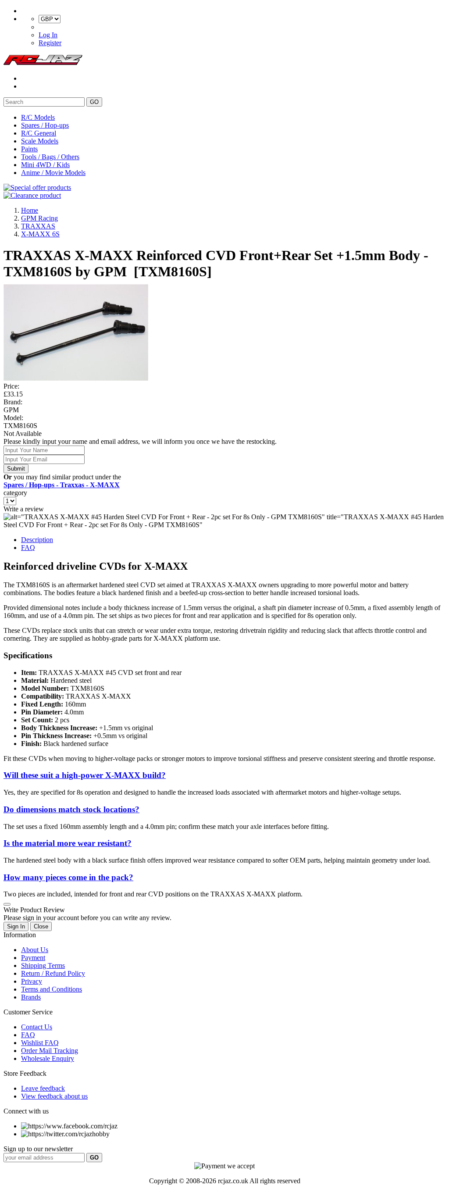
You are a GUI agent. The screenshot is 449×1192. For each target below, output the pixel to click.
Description (37, 539)
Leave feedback (43, 1088)
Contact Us (36, 1027)
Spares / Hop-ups (45, 125)
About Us (34, 949)
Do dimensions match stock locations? (71, 809)
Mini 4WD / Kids (45, 164)
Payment (33, 957)
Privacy (31, 981)
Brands (31, 997)
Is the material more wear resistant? (68, 843)
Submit (16, 468)
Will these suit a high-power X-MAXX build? (85, 775)
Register (50, 42)
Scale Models (39, 141)
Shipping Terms (43, 965)
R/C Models (38, 117)
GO (94, 102)
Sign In (16, 926)
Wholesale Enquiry (47, 1058)
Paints (29, 149)
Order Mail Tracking (49, 1050)
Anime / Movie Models (53, 172)
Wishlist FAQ (40, 1042)
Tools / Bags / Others (50, 157)
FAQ (28, 547)
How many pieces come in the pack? (68, 877)
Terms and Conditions (51, 989)
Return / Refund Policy (53, 973)
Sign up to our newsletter (38, 1149)
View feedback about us (54, 1096)
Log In (48, 35)
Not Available (23, 433)
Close (41, 926)
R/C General (38, 133)
